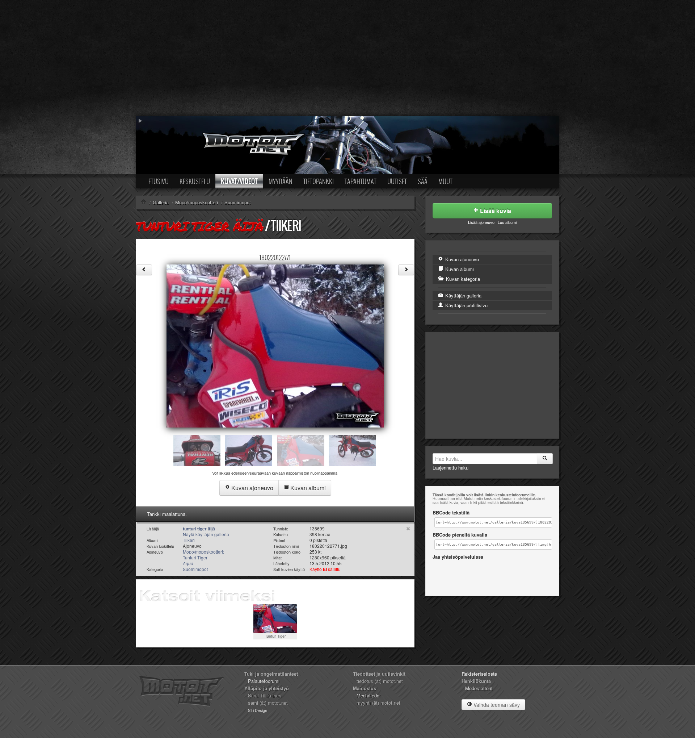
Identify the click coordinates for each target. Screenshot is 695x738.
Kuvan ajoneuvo (251, 488)
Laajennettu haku (450, 467)
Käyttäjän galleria (462, 295)
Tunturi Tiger (275, 636)
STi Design (257, 710)
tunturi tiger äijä (200, 226)
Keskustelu (195, 181)
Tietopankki (318, 181)
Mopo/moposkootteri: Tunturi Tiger (203, 557)
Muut (445, 181)
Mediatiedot (369, 695)
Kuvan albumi (307, 488)
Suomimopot (195, 569)
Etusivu (158, 181)
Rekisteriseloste (479, 673)
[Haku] (545, 458)
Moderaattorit (479, 688)
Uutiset (397, 181)
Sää (422, 181)
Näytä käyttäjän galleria (206, 534)
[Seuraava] (406, 269)
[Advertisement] (347, 58)
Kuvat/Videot (239, 181)
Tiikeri (286, 225)
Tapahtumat (360, 181)
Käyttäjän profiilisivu (466, 305)
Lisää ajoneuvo (481, 222)
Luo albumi (507, 222)
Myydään (280, 181)
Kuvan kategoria (462, 278)
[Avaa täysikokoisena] (275, 345)
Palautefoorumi (263, 680)
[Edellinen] (144, 269)
